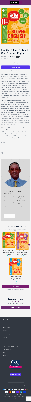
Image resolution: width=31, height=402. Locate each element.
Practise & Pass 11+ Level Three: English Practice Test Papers (22, 252)
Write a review (15, 307)
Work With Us (6, 334)
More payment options (15, 70)
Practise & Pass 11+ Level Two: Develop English (15, 278)
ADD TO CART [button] (15, 287)
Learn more (9, 216)
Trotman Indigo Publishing (15, 394)
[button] (3, 2)
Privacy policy (17, 396)
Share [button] (4, 142)
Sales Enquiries (7, 327)
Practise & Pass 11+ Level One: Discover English (8, 252)
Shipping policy (16, 398)
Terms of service (25, 396)
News (4, 340)
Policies (5, 337)
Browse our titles (7, 324)
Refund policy (10, 396)
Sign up (16, 45)
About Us (5, 330)
